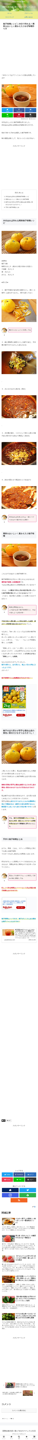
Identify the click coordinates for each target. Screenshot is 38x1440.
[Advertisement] (19, 50)
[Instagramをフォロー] (10, 1195)
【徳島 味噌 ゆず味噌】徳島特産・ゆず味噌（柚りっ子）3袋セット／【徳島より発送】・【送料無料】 (14, 902)
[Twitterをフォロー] (27, 1190)
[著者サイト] (10, 1190)
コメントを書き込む (19, 1410)
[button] (34, 665)
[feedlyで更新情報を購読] (27, 1195)
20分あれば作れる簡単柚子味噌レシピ (17, 196)
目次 (16, 192)
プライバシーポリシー (19, 1434)
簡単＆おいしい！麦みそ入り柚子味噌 (17, 199)
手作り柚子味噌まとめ (12, 207)
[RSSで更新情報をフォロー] (19, 1200)
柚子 (9, 1120)
